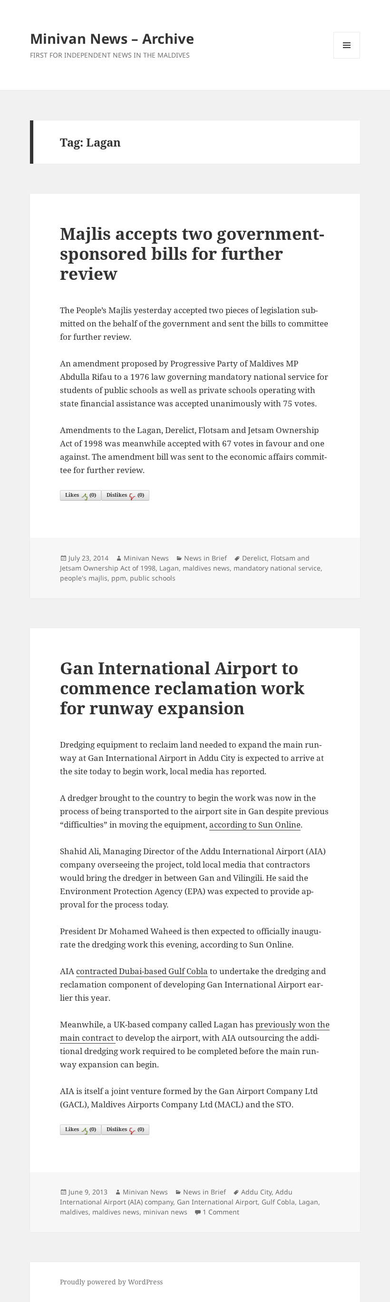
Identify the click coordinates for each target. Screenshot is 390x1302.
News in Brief (205, 557)
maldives (74, 1211)
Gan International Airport (217, 1201)
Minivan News (146, 557)
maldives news (206, 567)
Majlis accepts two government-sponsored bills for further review (192, 253)
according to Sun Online (255, 824)
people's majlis (83, 577)
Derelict (254, 557)
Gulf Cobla (278, 1201)
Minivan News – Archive (112, 38)
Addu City (256, 1191)
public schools (153, 577)
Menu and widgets (347, 58)
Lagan (169, 567)
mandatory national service (277, 567)
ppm (118, 577)
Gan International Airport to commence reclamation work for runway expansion (182, 688)
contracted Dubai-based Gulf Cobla (142, 971)
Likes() (80, 494)
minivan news (165, 1211)
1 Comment (221, 1211)
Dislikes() (125, 494)
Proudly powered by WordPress (111, 1281)
